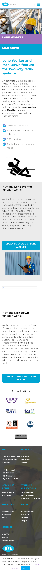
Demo (5, 537)
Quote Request (9, 540)
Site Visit (6, 534)
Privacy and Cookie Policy (10, 554)
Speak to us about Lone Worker (21, 245)
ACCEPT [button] (26, 568)
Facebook (10, 470)
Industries (8, 505)
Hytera (24, 462)
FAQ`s (24, 521)
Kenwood (25, 459)
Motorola (25, 456)
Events (5, 518)
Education (6, 515)
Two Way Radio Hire (11, 456)
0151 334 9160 (12, 479)
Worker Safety (27, 495)
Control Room (27, 492)
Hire (4, 449)
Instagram (10, 476)
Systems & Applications (28, 486)
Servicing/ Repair (8, 486)
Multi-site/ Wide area (30, 498)
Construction (8, 512)
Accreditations (27, 512)
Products (26, 449)
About (24, 505)
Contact (7, 527)
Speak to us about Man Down (21, 378)
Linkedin (10, 473)
